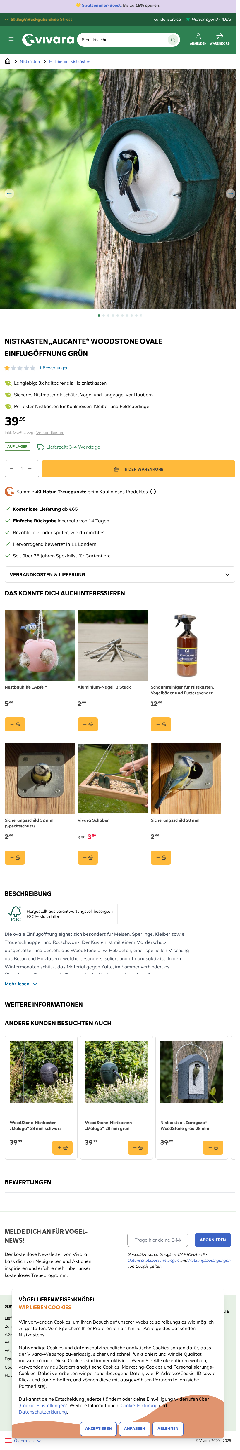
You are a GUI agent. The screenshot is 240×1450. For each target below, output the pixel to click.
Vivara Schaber (93, 820)
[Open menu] (11, 39)
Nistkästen (30, 61)
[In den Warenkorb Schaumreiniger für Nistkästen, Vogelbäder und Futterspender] (161, 724)
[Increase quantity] (33, 468)
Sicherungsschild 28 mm (175, 820)
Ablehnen (168, 1428)
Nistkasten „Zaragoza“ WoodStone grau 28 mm (184, 1125)
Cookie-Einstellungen (43, 1405)
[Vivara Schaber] (113, 778)
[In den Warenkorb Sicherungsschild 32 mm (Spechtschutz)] (15, 858)
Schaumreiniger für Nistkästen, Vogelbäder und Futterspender (182, 690)
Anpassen (134, 1428)
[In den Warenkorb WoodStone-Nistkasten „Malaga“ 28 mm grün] (138, 1148)
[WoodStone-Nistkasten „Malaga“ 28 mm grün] (116, 1072)
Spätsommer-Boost (101, 5)
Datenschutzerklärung (43, 1412)
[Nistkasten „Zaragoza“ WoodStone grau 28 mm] (192, 1072)
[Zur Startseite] (8, 62)
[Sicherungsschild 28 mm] (186, 778)
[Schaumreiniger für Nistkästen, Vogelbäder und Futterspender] (186, 645)
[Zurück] (9, 193)
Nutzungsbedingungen (209, 1260)
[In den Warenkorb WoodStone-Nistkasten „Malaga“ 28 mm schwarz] (62, 1148)
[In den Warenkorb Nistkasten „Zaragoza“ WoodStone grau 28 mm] (213, 1148)
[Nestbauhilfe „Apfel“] (40, 645)
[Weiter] (230, 193)
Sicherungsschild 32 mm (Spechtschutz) (29, 823)
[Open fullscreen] (120, 189)
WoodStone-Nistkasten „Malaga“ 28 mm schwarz (35, 1125)
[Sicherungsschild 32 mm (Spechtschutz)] (40, 778)
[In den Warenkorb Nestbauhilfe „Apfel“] (15, 724)
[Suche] (173, 39)
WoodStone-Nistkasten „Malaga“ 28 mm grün (108, 1125)
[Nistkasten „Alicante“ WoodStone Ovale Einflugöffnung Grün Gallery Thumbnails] (120, 315)
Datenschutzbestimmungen (153, 1260)
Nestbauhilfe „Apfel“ (26, 687)
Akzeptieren (98, 1428)
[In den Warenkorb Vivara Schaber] (88, 858)
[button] (20, 368)
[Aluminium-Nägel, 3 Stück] (113, 645)
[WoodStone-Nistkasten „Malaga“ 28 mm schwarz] (41, 1072)
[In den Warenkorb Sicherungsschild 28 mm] (161, 858)
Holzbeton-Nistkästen (69, 61)
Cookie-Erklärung (139, 1405)
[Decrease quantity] (9, 468)
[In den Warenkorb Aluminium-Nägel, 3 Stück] (88, 724)
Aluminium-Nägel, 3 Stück (104, 687)
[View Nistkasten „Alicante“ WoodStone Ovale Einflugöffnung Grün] (99, 315)
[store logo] (48, 39)
